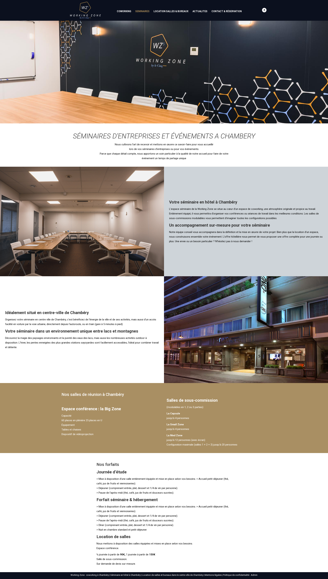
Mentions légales (213, 575)
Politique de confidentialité (236, 575)
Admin (254, 575)
